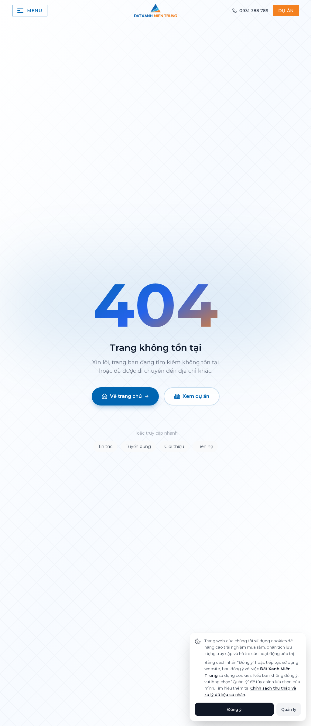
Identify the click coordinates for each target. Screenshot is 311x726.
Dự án (286, 10)
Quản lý (288, 709)
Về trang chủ (126, 396)
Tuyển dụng (138, 446)
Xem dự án (196, 396)
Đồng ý (234, 709)
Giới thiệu (174, 446)
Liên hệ (205, 446)
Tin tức (105, 446)
